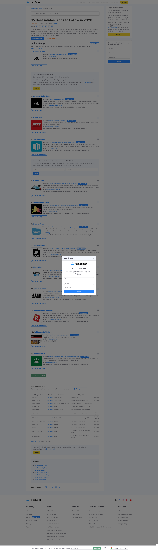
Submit (79, 292)
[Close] (93, 258)
